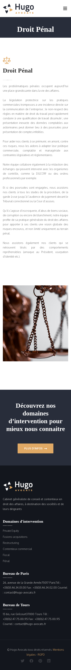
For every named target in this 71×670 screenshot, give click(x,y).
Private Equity (11, 530)
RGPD (41, 654)
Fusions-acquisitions (15, 536)
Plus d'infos (33, 448)
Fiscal (6, 555)
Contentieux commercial (17, 549)
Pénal (6, 561)
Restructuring (11, 542)
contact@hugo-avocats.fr (20, 592)
